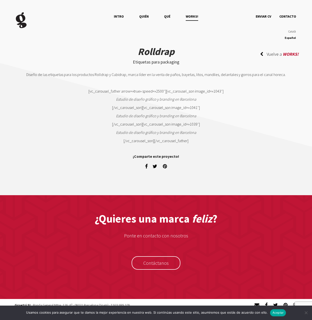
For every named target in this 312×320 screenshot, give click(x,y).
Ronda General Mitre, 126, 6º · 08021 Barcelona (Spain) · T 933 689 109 (81, 305)
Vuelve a (282, 54)
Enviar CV (263, 16)
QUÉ (167, 16)
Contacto (287, 16)
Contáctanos (156, 263)
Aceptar (278, 312)
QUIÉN (144, 16)
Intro (119, 16)
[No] (305, 312)
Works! (192, 16)
